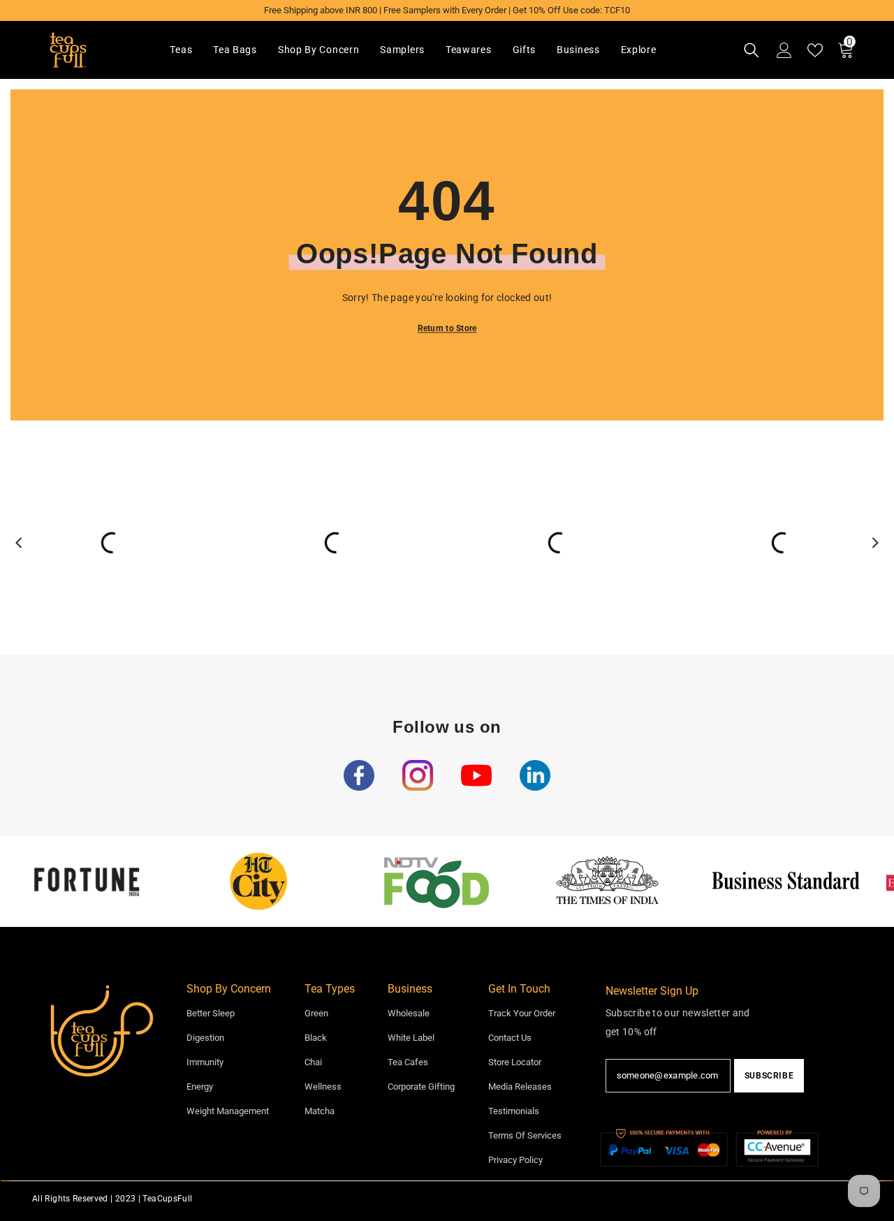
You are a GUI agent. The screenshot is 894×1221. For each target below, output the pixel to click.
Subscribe (769, 1076)
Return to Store (447, 328)
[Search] (751, 50)
